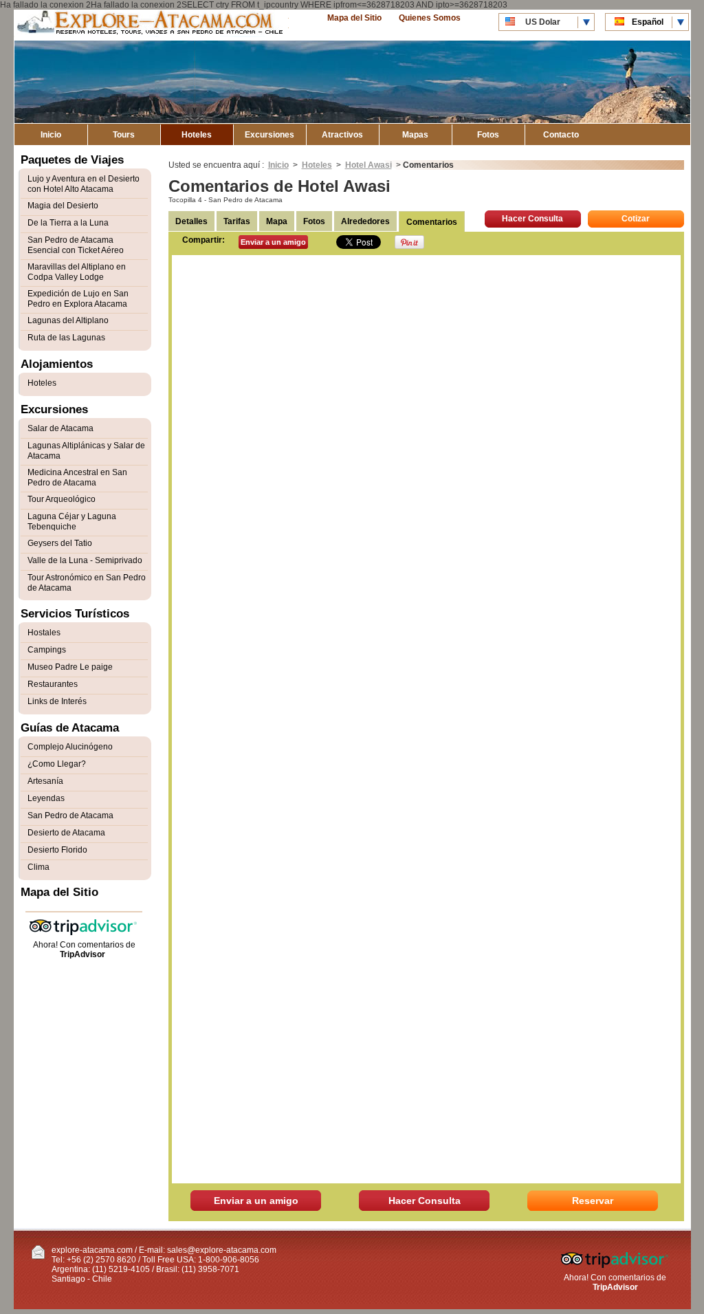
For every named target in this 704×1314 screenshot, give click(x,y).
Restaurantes (53, 684)
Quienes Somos (430, 18)
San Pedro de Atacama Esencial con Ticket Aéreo (76, 245)
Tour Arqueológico (62, 499)
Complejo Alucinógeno (70, 747)
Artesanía (45, 781)
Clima (39, 867)
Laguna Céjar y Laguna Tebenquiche (72, 522)
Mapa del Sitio (354, 18)
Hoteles (197, 135)
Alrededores (365, 221)
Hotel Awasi (368, 165)
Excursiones (269, 135)
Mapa (276, 221)
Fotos (488, 135)
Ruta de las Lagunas (66, 337)
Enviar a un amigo (273, 242)
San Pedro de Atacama (70, 815)
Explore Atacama (151, 25)
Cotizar (636, 218)
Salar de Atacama (61, 428)
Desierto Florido (57, 850)
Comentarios (431, 222)
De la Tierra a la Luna (68, 223)
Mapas (415, 135)
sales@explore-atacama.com (221, 1250)
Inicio (51, 135)
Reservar (592, 1200)
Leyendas (46, 798)
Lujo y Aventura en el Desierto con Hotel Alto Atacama (84, 184)
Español (647, 22)
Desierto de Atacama (66, 832)
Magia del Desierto (63, 205)
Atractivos (342, 135)
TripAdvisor (82, 954)
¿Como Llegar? (57, 764)
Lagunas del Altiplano (68, 320)
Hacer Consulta (532, 218)
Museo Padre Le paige (70, 667)
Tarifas (236, 221)
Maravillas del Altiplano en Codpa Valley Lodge (77, 272)
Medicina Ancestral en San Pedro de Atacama (77, 478)
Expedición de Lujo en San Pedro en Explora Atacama (78, 299)
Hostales (44, 632)
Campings (47, 650)
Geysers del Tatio (60, 543)
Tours (124, 135)
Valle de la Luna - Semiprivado (85, 560)
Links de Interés (57, 701)
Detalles (191, 221)
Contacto (561, 135)
